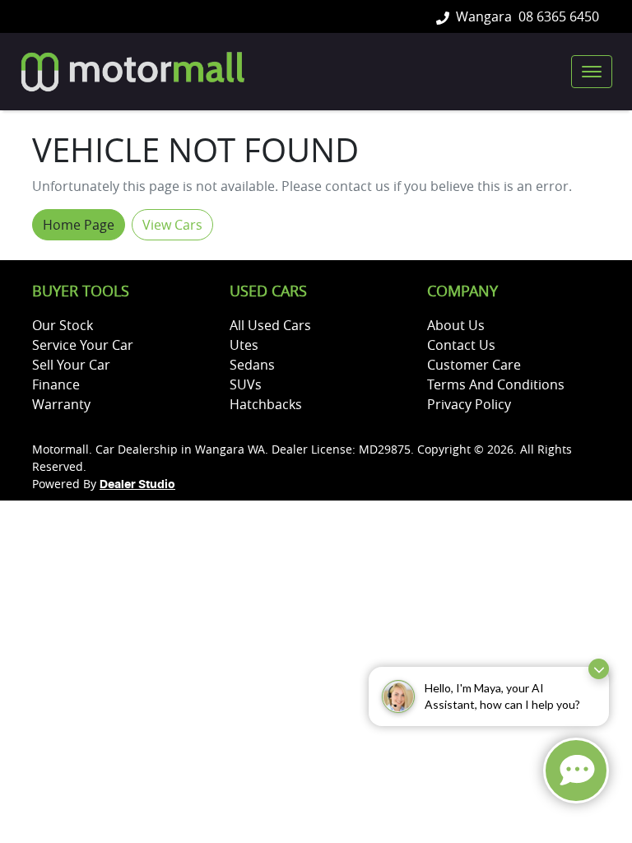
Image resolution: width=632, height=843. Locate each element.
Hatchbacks (266, 404)
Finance (56, 384)
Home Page (78, 225)
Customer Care (474, 365)
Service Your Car (82, 345)
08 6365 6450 (558, 16)
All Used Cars (270, 325)
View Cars (172, 225)
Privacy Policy (469, 404)
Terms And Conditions (496, 384)
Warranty (61, 404)
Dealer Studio (137, 485)
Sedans (252, 365)
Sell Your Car (71, 365)
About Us (456, 325)
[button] (591, 71)
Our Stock (62, 325)
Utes (244, 345)
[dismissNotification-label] (598, 669)
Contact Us (461, 345)
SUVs (246, 384)
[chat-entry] (576, 770)
